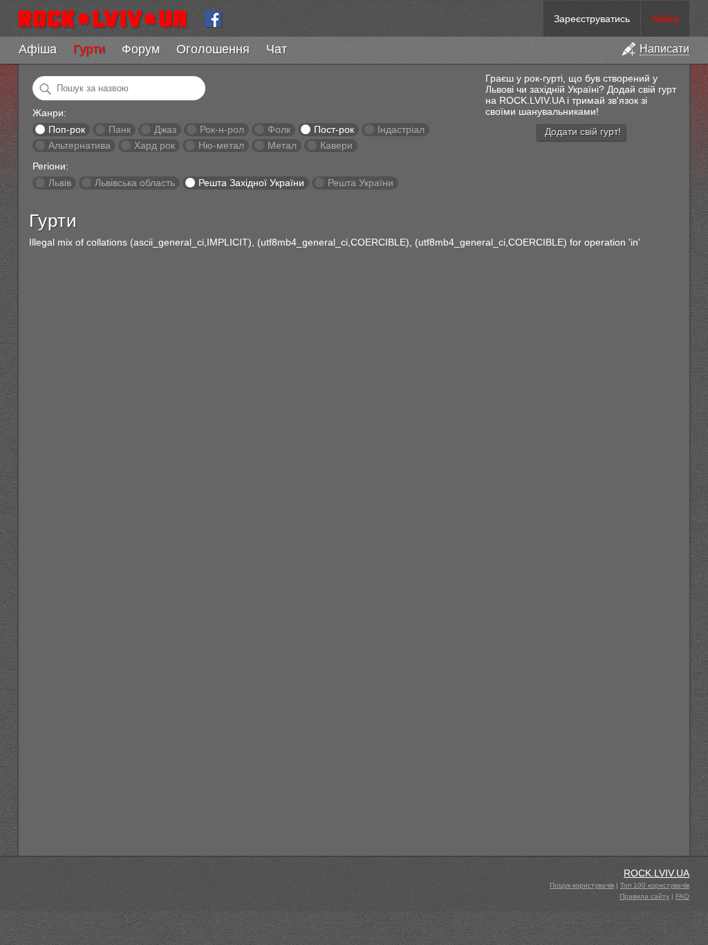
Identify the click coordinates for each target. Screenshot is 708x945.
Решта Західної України (251, 182)
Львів (59, 182)
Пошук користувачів (582, 885)
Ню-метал (221, 145)
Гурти (89, 49)
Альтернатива (79, 145)
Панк (120, 129)
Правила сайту (644, 896)
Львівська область (135, 182)
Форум (141, 49)
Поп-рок (66, 129)
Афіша (38, 49)
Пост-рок (334, 129)
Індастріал (401, 129)
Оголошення (213, 49)
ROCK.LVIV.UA (656, 873)
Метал (282, 145)
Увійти (665, 18)
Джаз (165, 129)
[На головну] (108, 19)
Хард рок (154, 145)
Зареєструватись (592, 18)
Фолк (279, 129)
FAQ (682, 896)
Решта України (360, 182)
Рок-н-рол (222, 129)
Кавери (336, 145)
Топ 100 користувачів (654, 885)
